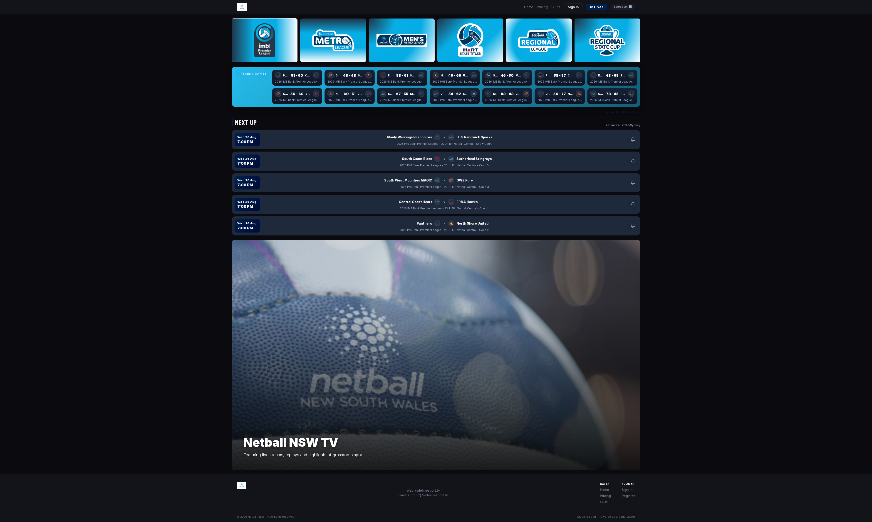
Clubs (555, 7)
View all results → (623, 112)
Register (628, 496)
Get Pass (597, 7)
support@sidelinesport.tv (428, 495)
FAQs (604, 502)
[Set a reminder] (632, 139)
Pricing (542, 7)
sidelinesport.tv (427, 490)
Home (528, 7)
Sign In (573, 7)
